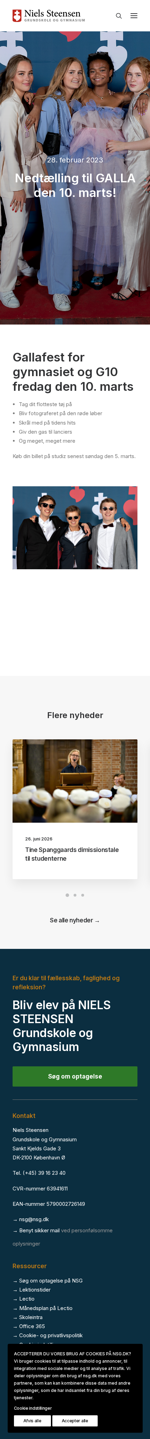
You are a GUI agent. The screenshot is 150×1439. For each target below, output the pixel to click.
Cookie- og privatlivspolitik (51, 1335)
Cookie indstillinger (33, 1408)
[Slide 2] (75, 895)
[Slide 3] (83, 895)
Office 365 (32, 1326)
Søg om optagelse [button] (75, 1076)
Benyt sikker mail (39, 1230)
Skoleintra (31, 1317)
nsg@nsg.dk (34, 1219)
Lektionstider (35, 1289)
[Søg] (116, 16)
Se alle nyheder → (75, 920)
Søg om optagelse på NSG (51, 1280)
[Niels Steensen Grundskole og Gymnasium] (75, 15)
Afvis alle (32, 1420)
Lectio (27, 1298)
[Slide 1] (67, 895)
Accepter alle (75, 1420)
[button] (134, 15)
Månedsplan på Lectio (46, 1308)
